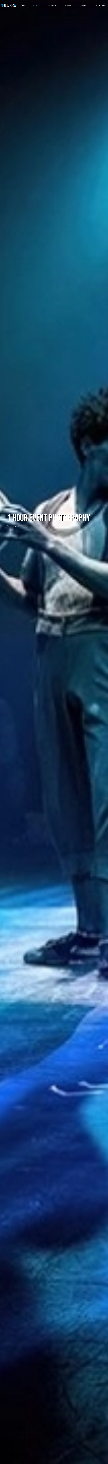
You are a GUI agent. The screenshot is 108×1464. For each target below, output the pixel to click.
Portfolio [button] (52, 5)
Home (24, 5)
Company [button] (83, 5)
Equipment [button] (68, 5)
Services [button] (36, 5)
